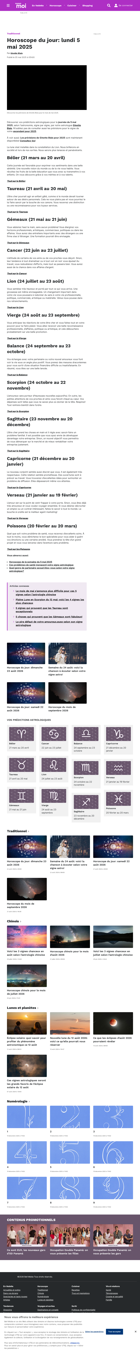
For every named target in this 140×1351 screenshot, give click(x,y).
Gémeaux (14, 805)
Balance (78, 743)
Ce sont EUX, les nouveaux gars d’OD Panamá (26, 1252)
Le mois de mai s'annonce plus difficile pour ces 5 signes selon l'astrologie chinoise (46, 592)
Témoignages (112, 1293)
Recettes (76, 1290)
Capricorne (112, 743)
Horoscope (55, 5)
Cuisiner (71, 5)
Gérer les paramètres (94, 1331)
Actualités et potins (11, 1290)
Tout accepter (114, 1331)
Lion (44, 774)
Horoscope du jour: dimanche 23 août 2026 (25, 669)
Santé (108, 1290)
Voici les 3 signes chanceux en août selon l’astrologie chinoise (26, 953)
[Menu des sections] (8, 5)
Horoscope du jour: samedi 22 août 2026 (25, 709)
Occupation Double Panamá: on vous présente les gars (112, 1252)
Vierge (45, 805)
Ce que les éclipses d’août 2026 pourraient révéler (112, 1039)
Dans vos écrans (10, 1293)
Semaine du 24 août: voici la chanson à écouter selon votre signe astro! (66, 671)
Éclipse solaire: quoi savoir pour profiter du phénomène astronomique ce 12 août (26, 1041)
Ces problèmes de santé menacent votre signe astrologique (41, 565)
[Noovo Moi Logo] (20, 5)
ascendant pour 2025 (24, 131)
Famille (109, 1300)
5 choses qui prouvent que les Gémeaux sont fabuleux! (49, 616)
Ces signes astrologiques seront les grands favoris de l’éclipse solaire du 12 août (26, 1084)
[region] (70, 1332)
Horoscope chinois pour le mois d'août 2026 (69, 953)
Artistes (6, 1300)
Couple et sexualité (114, 1296)
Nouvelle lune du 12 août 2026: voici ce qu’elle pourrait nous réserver (69, 1041)
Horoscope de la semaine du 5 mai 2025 (30, 562)
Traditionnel (13, 33)
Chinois (40, 1293)
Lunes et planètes (45, 1300)
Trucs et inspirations (81, 1293)
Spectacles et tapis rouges (15, 1296)
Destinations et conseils (47, 1310)
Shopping (87, 5)
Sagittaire (79, 811)
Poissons (111, 808)
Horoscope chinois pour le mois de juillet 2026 (26, 992)
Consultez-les (27, 140)
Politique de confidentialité (83, 1310)
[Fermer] (136, 1332)
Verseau (110, 777)
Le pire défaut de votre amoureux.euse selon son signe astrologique (49, 623)
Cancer (45, 743)
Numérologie (43, 1296)
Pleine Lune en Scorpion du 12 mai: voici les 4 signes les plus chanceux (50, 601)
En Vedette (38, 5)
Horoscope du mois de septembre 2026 (62, 709)
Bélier (12, 743)
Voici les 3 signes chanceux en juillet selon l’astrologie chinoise (113, 953)
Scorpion (79, 777)
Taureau (13, 774)
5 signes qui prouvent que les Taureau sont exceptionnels (42, 610)
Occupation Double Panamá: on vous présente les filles (69, 1252)
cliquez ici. (75, 1343)
